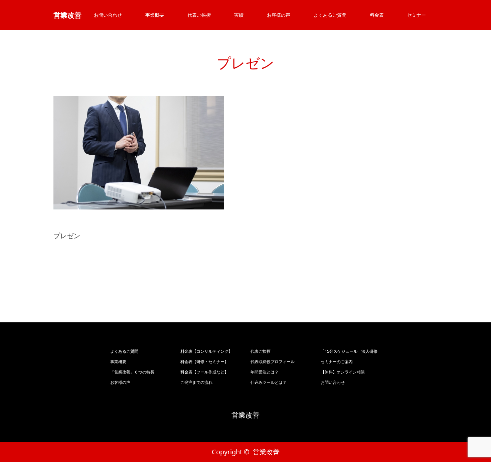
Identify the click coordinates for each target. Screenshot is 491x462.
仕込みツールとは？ (269, 382)
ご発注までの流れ (196, 382)
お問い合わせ (108, 15)
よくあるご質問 (330, 15)
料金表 (377, 15)
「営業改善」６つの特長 (132, 372)
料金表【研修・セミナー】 (204, 361)
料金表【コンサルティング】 (206, 351)
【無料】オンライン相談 (343, 372)
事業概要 (154, 15)
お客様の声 (278, 15)
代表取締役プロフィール (273, 361)
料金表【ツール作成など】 (204, 372)
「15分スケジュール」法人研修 (349, 351)
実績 (238, 15)
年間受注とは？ (265, 372)
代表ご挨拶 (199, 15)
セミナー (416, 15)
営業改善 (67, 15)
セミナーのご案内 (337, 361)
